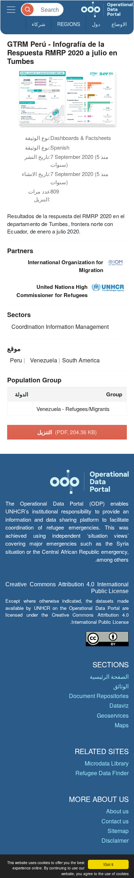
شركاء (38, 23)
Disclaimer (115, 840)
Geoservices (113, 715)
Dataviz (119, 705)
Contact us (115, 821)
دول (96, 23)
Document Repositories (99, 696)
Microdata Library (107, 763)
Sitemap (118, 831)
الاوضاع (119, 23)
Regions (68, 23)
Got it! (108, 864)
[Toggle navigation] (11, 9)
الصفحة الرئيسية (109, 676)
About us (117, 811)
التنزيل (67, 432)
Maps (122, 725)
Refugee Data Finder (102, 773)
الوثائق (121, 686)
